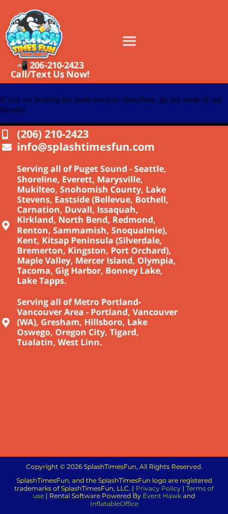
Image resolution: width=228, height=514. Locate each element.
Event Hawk (162, 496)
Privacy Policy (158, 488)
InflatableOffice (114, 504)
